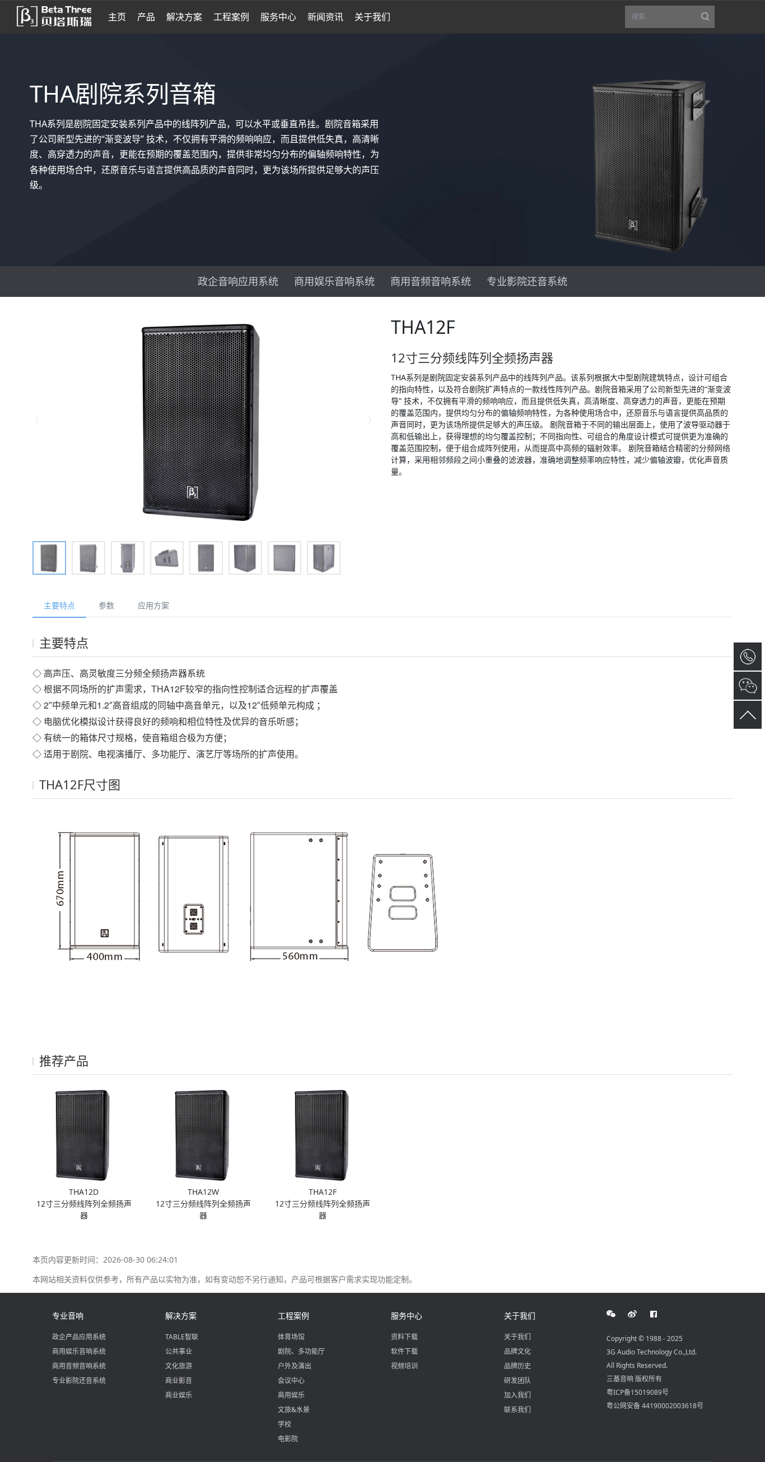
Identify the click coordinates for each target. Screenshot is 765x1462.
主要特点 (59, 605)
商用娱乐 (291, 1395)
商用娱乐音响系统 (334, 281)
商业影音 (178, 1380)
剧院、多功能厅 (301, 1351)
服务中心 (406, 1315)
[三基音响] (54, 15)
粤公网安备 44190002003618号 (655, 1405)
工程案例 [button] (231, 17)
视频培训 (404, 1366)
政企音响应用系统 (238, 281)
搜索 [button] (673, 20)
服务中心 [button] (278, 17)
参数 (106, 605)
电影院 (288, 1439)
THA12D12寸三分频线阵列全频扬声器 (84, 1203)
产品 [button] (146, 17)
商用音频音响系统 (430, 281)
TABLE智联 (181, 1337)
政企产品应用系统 (79, 1337)
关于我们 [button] (372, 17)
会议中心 (291, 1380)
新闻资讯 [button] (325, 17)
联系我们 (517, 1409)
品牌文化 (517, 1351)
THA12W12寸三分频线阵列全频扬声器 (203, 1203)
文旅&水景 (294, 1409)
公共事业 (178, 1351)
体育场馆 (291, 1337)
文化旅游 (178, 1366)
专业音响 (67, 1315)
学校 (284, 1424)
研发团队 (517, 1380)
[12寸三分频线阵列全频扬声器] (83, 1134)
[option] (203, 420)
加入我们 (517, 1395)
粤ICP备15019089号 (638, 1392)
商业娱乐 (178, 1395)
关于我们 (519, 1315)
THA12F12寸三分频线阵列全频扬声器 (322, 1203)
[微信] (617, 1314)
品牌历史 (517, 1366)
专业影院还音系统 (527, 281)
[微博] (638, 1314)
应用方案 (153, 605)
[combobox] (670, 17)
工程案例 (293, 1315)
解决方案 (181, 1315)
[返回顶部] (748, 715)
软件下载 (404, 1351)
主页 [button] (117, 17)
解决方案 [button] (184, 17)
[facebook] (659, 1314)
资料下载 (404, 1337)
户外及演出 (294, 1366)
